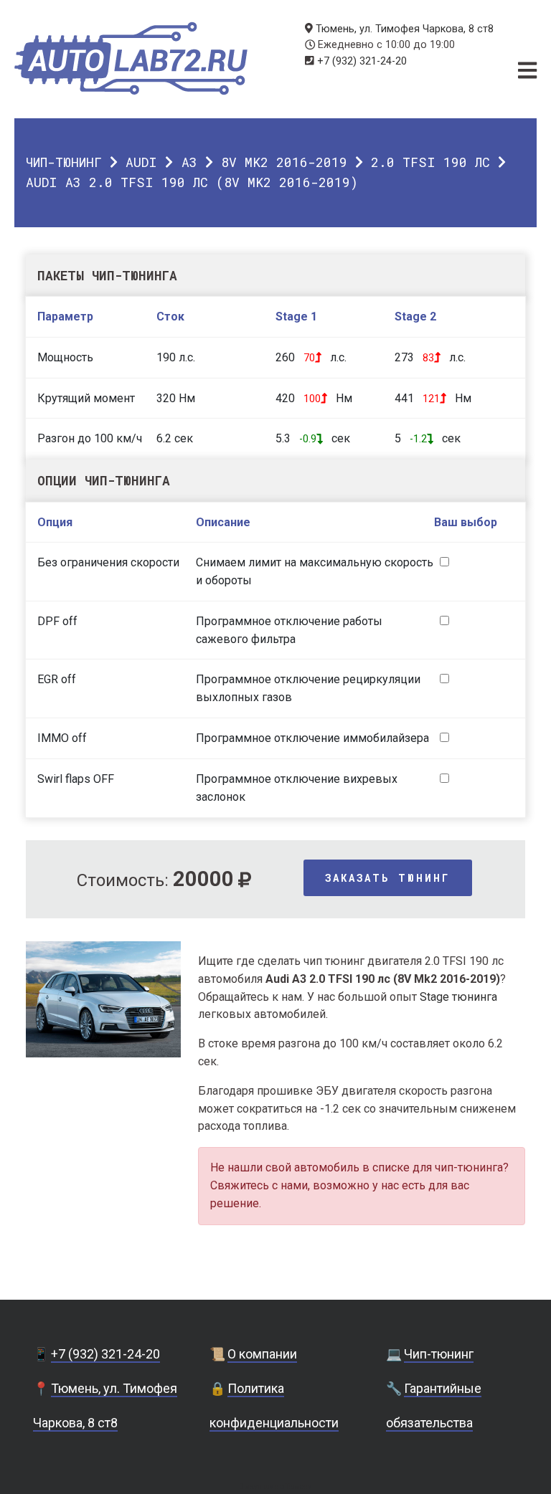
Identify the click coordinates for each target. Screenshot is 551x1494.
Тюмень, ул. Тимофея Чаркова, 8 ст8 (405, 29)
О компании (262, 1353)
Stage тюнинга (458, 997)
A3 (189, 162)
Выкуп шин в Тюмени (275, 1486)
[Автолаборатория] (131, 58)
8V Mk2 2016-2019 (284, 162)
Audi (141, 162)
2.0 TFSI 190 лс (430, 162)
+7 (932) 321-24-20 (362, 61)
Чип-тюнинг (64, 162)
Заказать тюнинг (388, 878)
